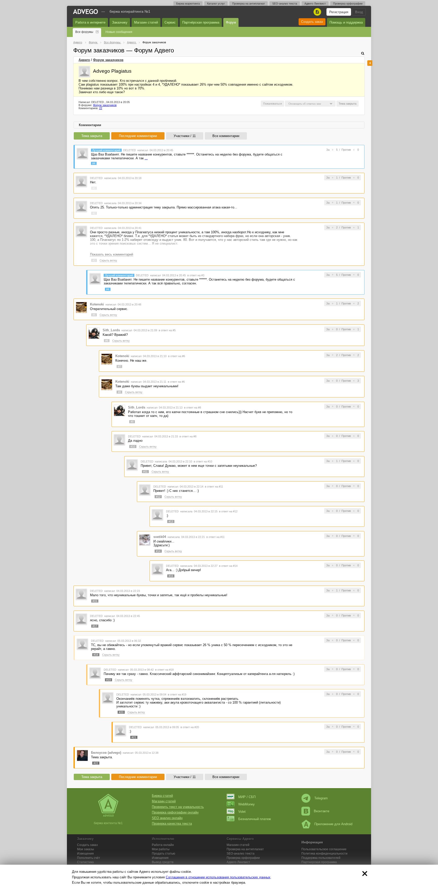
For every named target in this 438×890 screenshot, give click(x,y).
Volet (242, 812)
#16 (171, 575)
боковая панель (369, 63)
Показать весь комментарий (111, 254)
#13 (171, 521)
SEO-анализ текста (284, 3)
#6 (106, 340)
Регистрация (338, 12)
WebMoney (246, 804)
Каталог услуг (216, 3)
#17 (95, 626)
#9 (132, 421)
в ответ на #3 (195, 275)
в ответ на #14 (228, 565)
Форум (231, 22)
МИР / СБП (247, 797)
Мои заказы (85, 849)
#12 (158, 496)
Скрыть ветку (108, 260)
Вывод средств (162, 862)
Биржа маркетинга (188, 3)
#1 (94, 188)
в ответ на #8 (192, 407)
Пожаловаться (272, 103)
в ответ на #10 (203, 461)
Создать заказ (312, 22)
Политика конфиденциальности (324, 853)
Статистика (85, 862)
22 (100, 108)
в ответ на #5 (167, 330)
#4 (93, 163)
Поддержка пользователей (320, 858)
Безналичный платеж (254, 819)
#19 (108, 679)
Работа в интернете (90, 22)
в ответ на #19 (177, 694)
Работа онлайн (163, 845)
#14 (158, 551)
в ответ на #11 (214, 486)
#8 (119, 392)
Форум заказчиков (108, 60)
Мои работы (161, 849)
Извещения (85, 853)
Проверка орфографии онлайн (175, 812)
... (146, 158)
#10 (133, 446)
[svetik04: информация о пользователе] (145, 539)
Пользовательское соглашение (323, 849)
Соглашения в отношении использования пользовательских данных (218, 877)
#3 (94, 260)
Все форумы (84, 32)
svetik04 (159, 537)
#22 (96, 763)
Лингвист (238, 862)
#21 (134, 737)
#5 (94, 314)
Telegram (321, 798)
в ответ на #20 (189, 727)
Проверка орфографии (347, 3)
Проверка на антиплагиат (248, 3)
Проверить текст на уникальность (178, 807)
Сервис (170, 22)
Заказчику (119, 22)
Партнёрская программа (200, 22)
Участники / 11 (185, 136)
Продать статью (163, 853)
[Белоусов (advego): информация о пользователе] (82, 755)
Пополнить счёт (88, 858)
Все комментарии (225, 136)
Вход (359, 12)
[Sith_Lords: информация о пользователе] (94, 333)
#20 (121, 712)
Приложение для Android (333, 824)
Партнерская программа (319, 862)
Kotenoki (97, 304)
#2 (94, 213)
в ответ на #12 (228, 511)
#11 (145, 471)
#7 (119, 366)
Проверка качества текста (172, 823)
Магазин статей (146, 22)
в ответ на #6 (176, 356)
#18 (96, 654)
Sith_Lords (111, 330)
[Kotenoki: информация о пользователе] (81, 307)
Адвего (84, 60)
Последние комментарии (138, 136)
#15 (95, 601)
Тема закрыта (91, 136)
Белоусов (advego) (106, 752)
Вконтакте (321, 811)
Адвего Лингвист (315, 3)
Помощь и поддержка (346, 22)
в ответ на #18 (164, 669)
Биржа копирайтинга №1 (130, 11)
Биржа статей (162, 796)
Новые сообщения (118, 32)
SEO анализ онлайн (167, 818)
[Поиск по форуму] (362, 53)
